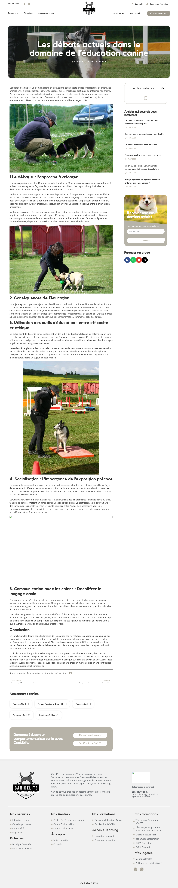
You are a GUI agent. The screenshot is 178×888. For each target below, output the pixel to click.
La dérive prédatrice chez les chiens (141, 145)
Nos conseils (135, 13)
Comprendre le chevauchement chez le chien (145, 134)
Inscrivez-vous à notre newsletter (143, 226)
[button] (162, 88)
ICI (70, 673)
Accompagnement (46, 13)
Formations (13, 13)
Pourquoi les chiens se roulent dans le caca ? (145, 155)
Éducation (28, 13)
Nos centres (118, 13)
